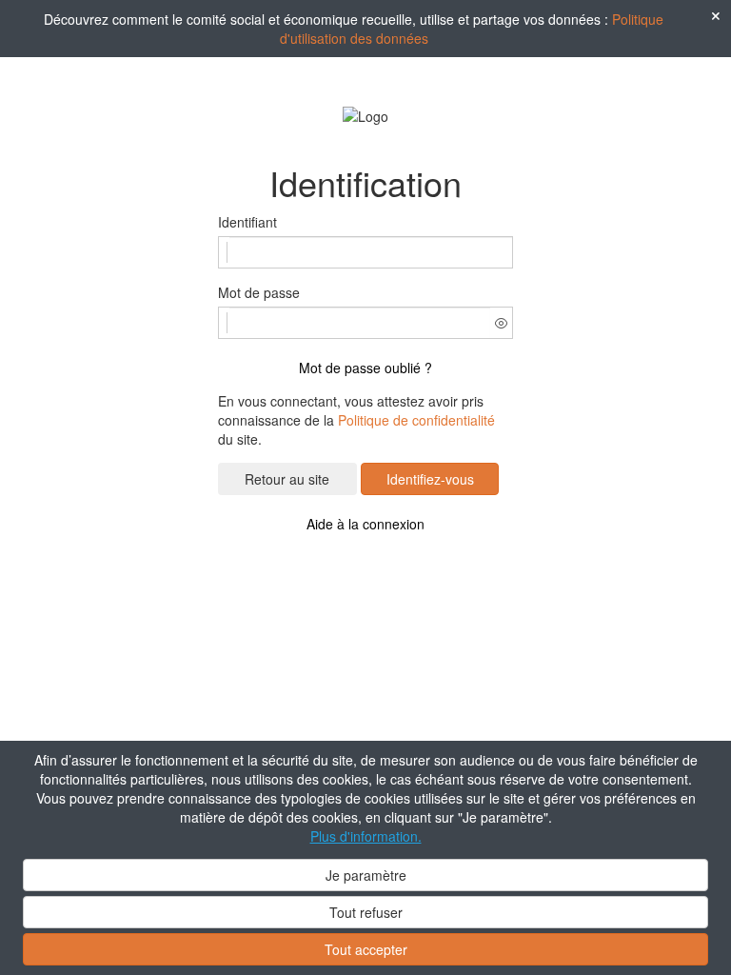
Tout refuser (366, 912)
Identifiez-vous (430, 478)
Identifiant (247, 221)
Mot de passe (259, 292)
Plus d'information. (366, 836)
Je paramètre (366, 875)
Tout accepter (366, 949)
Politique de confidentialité (416, 419)
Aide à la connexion (365, 523)
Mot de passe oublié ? (365, 367)
